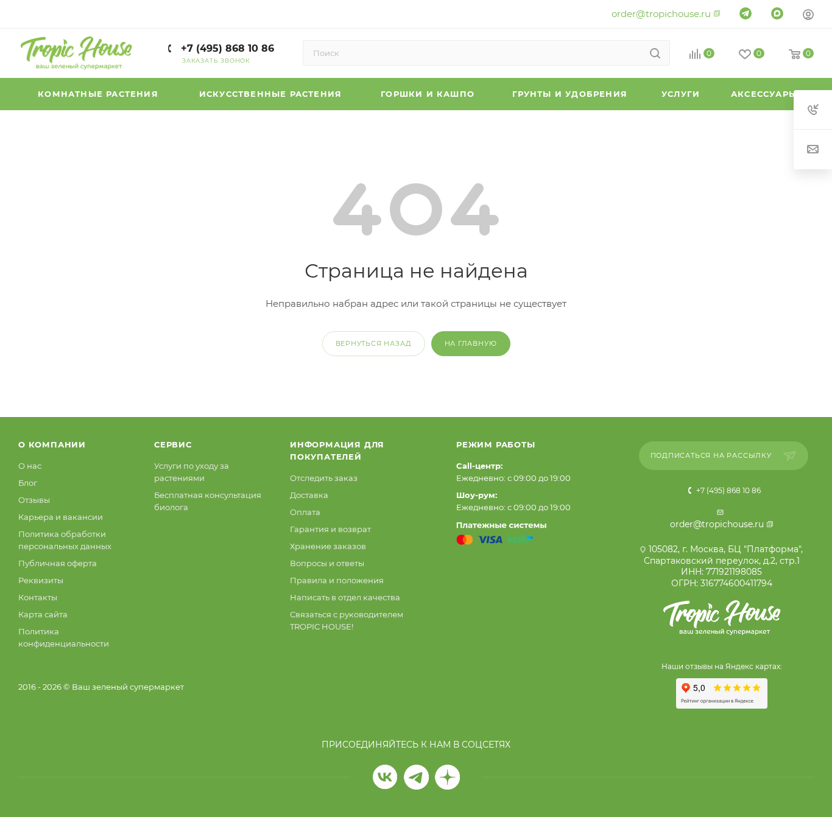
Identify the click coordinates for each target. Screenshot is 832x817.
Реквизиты (40, 580)
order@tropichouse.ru (661, 13)
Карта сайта (43, 614)
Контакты (37, 597)
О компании (52, 444)
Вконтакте (385, 777)
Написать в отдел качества (345, 597)
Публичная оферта (57, 563)
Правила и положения (337, 580)
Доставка (309, 495)
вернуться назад (374, 343)
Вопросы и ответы (327, 563)
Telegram (416, 777)
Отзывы (34, 500)
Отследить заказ (324, 478)
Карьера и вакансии (60, 517)
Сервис (173, 444)
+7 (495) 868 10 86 (226, 48)
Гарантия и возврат (330, 529)
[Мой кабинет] (808, 16)
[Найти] (655, 53)
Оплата (305, 512)
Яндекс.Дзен (447, 777)
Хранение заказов (328, 546)
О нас (29, 466)
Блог (27, 483)
